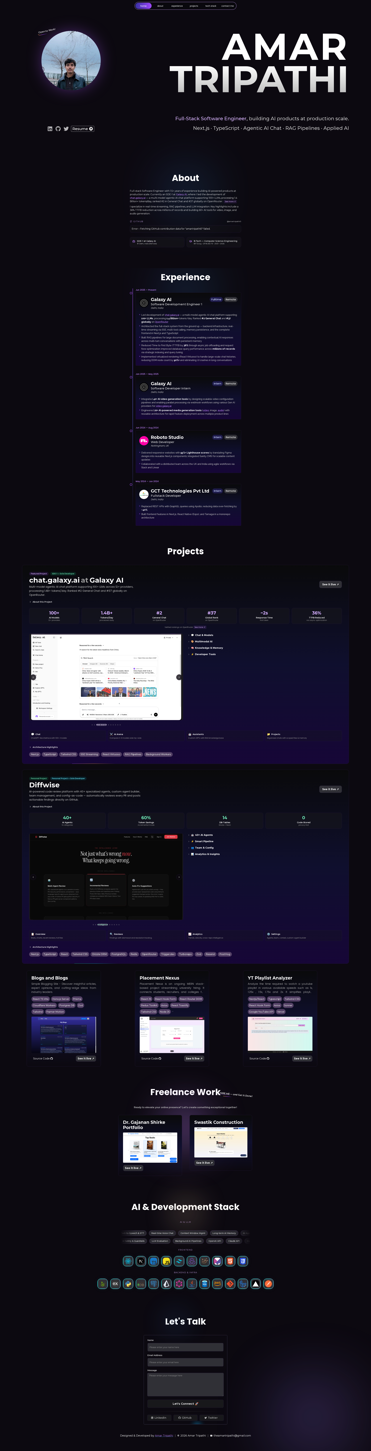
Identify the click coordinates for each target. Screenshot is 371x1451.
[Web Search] (98, 724)
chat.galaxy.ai (138, 198)
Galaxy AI (181, 194)
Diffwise (44, 785)
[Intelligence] (96, 924)
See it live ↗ (330, 584)
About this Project (42, 602)
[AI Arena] (96, 724)
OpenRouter (161, 322)
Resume (80, 128)
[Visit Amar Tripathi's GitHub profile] (58, 128)
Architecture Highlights (45, 747)
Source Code (41, 1058)
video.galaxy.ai (163, 406)
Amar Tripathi (164, 1435)
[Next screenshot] (179, 677)
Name (150, 1340)
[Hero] (91, 924)
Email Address (154, 1355)
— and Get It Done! (236, 1094)
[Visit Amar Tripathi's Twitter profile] (66, 128)
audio (221, 410)
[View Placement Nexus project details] (203, 1018)
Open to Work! (47, 31)
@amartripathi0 (234, 221)
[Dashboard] (98, 924)
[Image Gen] (100, 724)
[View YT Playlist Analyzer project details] (311, 1018)
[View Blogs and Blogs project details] (95, 1018)
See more (229, 201)
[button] (143, 6)
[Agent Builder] (118, 924)
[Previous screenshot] (33, 677)
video (206, 410)
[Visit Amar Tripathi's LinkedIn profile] (50, 128)
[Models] (116, 724)
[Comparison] (94, 924)
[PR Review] (101, 924)
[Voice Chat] (113, 724)
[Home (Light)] (118, 724)
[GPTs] (103, 724)
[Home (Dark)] (93, 724)
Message (152, 1370)
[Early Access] (120, 924)
